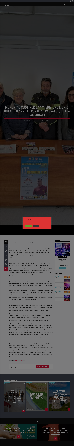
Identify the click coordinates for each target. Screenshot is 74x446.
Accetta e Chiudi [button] (28, 226)
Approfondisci (35, 226)
